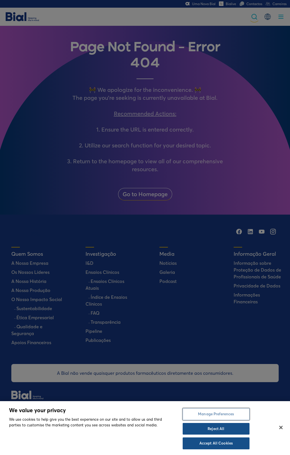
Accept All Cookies (216, 443)
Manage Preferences (216, 414)
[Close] (281, 427)
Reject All (216, 428)
